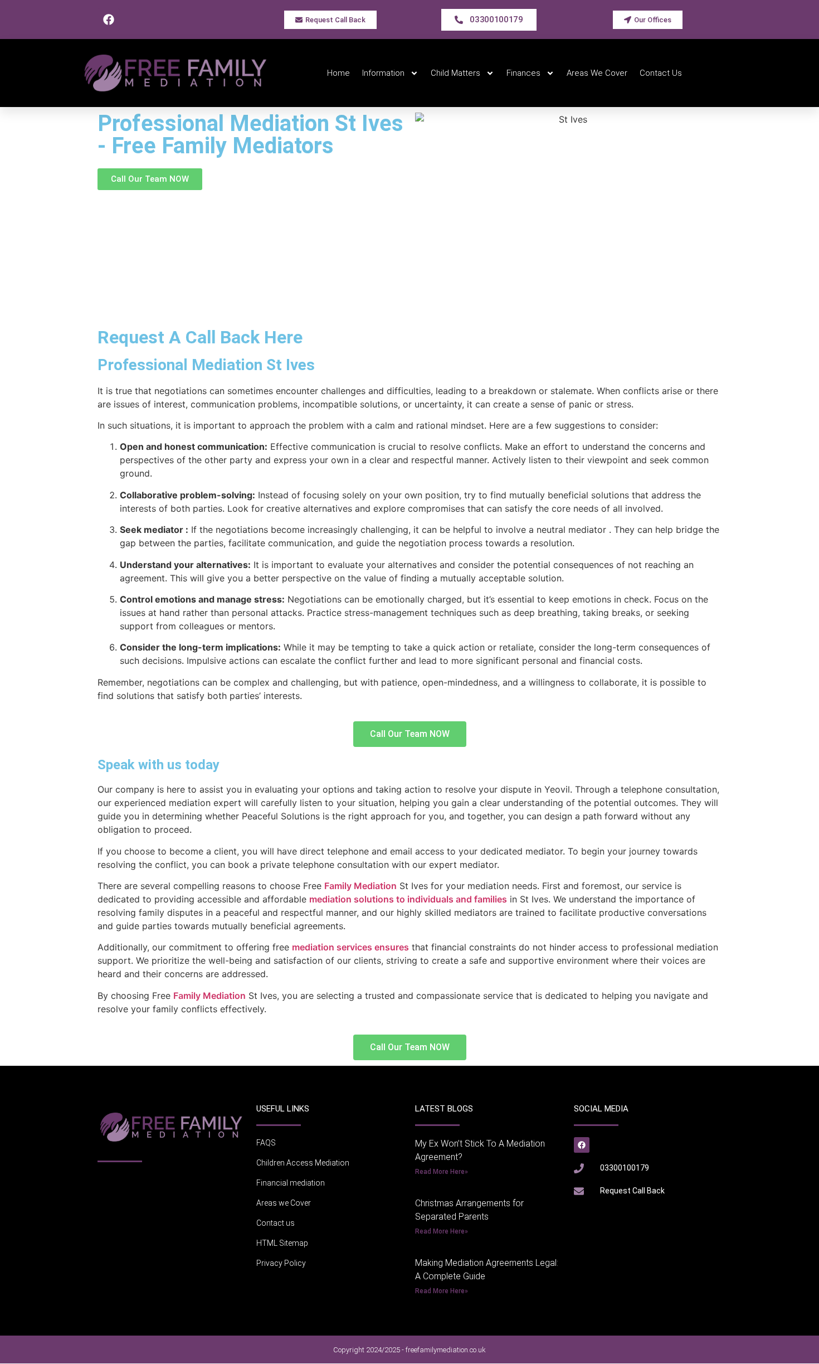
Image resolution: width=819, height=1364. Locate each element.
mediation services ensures (350, 947)
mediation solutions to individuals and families (408, 899)
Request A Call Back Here (200, 337)
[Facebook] (109, 19)
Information (383, 73)
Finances (523, 73)
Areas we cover (597, 73)
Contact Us (661, 73)
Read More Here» (441, 1172)
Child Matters (455, 73)
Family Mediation (360, 885)
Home (338, 73)
